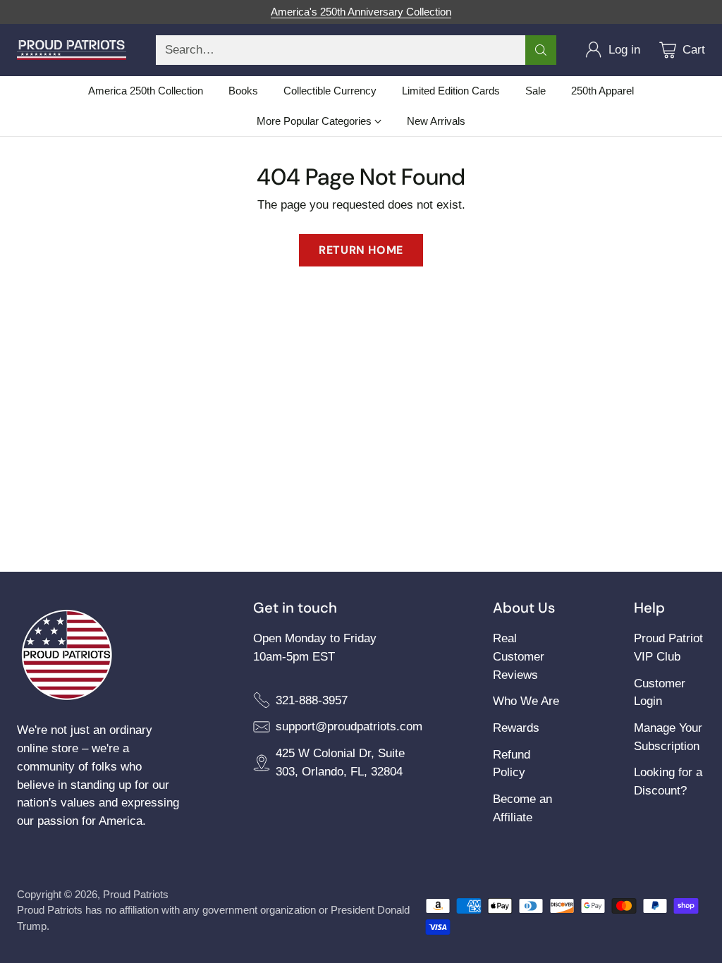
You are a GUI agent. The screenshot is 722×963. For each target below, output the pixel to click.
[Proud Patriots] (71, 49)
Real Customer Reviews (518, 656)
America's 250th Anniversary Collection (361, 12)
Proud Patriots (136, 894)
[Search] (540, 50)
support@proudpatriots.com (349, 726)
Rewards (516, 728)
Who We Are (526, 701)
